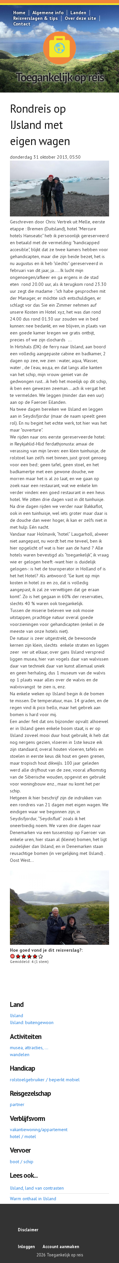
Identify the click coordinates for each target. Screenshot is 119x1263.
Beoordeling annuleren (13, 956)
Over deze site (80, 18)
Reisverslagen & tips (35, 18)
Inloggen (26, 1246)
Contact (21, 24)
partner (17, 1104)
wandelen (19, 1054)
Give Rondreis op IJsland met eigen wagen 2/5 (24, 956)
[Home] (59, 47)
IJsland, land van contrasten (37, 1188)
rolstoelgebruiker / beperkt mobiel (45, 1080)
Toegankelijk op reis (60, 77)
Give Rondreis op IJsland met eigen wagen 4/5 (35, 956)
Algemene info (47, 13)
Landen (78, 13)
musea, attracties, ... (29, 1048)
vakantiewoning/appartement (38, 1129)
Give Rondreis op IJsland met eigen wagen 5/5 (41, 956)
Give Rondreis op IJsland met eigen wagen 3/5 (29, 956)
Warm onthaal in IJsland (33, 1199)
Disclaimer (28, 1229)
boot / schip (21, 1162)
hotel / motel (23, 1136)
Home (19, 13)
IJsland (16, 1015)
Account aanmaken (61, 1246)
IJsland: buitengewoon (32, 1022)
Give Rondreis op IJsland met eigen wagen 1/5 (18, 956)
